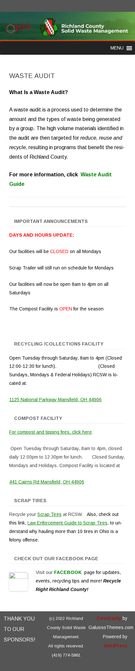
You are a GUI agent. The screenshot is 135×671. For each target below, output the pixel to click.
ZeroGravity (108, 618)
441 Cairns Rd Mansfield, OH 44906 (46, 481)
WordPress (115, 645)
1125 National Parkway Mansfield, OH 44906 (55, 399)
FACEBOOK (68, 572)
